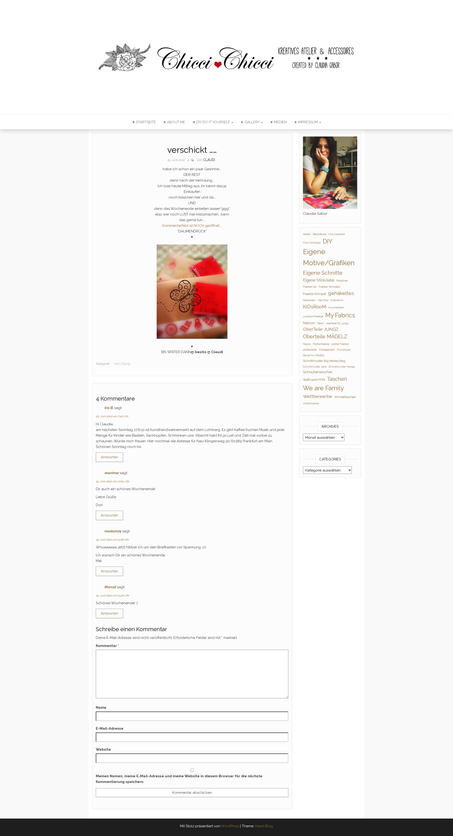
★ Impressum (306, 122)
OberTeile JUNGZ (321, 329)
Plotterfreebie (321, 344)
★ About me (174, 122)
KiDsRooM (314, 307)
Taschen (337, 379)
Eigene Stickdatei (318, 280)
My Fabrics (340, 315)
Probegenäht (327, 349)
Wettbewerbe (317, 396)
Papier (307, 344)
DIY (327, 241)
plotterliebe (310, 349)
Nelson (309, 323)
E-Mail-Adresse (109, 728)
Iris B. (108, 408)
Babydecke (319, 234)
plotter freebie (340, 344)
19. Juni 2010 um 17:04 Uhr (112, 481)
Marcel (110, 587)
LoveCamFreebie (313, 316)
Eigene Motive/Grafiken (329, 257)
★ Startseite (144, 122)
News (320, 323)
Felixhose (342, 280)
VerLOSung (122, 363)
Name (101, 707)
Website (103, 749)
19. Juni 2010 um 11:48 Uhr (112, 595)
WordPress (230, 826)
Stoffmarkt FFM (314, 379)
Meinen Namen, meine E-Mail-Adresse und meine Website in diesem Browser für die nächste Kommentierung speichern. (179, 779)
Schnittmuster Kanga (342, 366)
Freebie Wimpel (314, 294)
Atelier (307, 234)
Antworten (109, 457)
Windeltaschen (345, 397)
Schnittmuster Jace (315, 366)
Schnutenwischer (317, 372)
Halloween (309, 300)
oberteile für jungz (337, 323)
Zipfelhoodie (311, 403)
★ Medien (278, 122)
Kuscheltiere (336, 307)
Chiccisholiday (312, 242)
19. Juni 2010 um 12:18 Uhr (112, 539)
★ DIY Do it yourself (211, 122)
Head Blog (264, 826)
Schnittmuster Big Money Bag (324, 361)
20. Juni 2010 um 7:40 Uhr (112, 416)
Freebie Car (310, 286)
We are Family (323, 388)
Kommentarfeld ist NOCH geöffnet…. (192, 225)
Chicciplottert (336, 234)
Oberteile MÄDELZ (325, 336)
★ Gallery (250, 122)
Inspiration (336, 300)
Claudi (209, 160)
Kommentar (107, 646)
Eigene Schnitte (322, 272)
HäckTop (323, 300)
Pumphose (343, 349)
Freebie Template (329, 286)
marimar (111, 473)
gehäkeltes (341, 293)
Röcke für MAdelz (313, 355)
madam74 (112, 531)
